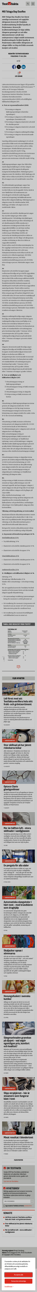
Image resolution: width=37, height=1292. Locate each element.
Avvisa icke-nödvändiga (18, 1281)
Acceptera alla (18, 1275)
